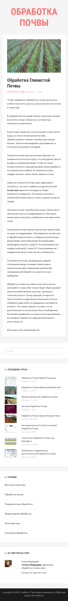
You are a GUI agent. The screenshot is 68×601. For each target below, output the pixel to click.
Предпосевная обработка (18, 513)
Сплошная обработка (16, 533)
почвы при (12, 190)
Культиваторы (12, 523)
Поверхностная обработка (19, 504)
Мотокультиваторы (15, 485)
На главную (38, 595)
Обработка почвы (16, 92)
